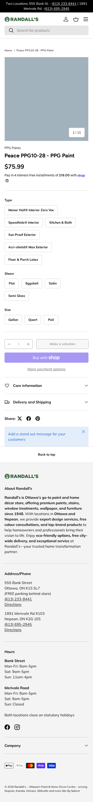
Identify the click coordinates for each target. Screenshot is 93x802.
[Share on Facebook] (28, 418)
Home (8, 50)
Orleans (31, 791)
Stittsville (43, 791)
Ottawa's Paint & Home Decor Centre (52, 786)
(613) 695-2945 (56, 9)
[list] (46, 99)
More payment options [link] (46, 369)
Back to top (46, 454)
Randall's (20, 786)
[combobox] (46, 30)
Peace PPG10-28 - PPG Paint (34, 50)
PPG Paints (13, 148)
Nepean (9, 791)
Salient (75, 791)
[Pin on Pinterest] (37, 418)
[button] (76, 19)
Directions (13, 604)
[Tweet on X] (19, 418)
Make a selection (62, 344)
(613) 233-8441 (64, 4)
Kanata (20, 791)
